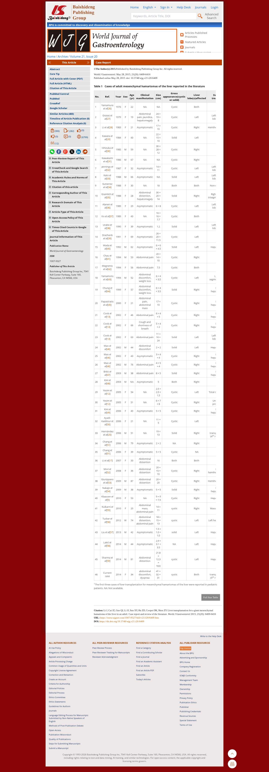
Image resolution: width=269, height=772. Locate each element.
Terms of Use (186, 725)
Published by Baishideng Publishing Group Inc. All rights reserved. (149, 69)
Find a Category (143, 648)
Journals (200, 7)
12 (108, 393)
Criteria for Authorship (59, 683)
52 (108, 472)
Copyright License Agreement (62, 670)
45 (109, 304)
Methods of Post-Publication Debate (66, 725)
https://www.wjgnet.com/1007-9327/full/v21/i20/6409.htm (129, 617)
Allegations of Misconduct (61, 652)
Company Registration (190, 666)
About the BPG (187, 653)
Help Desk (184, 7)
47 (108, 374)
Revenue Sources (188, 716)
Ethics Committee (57, 697)
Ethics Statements (57, 701)
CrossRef (55, 103)
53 (109, 482)
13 (108, 316)
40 (108, 248)
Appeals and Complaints (60, 656)
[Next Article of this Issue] (88, 62)
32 (108, 170)
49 (108, 412)
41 (108, 259)
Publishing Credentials (190, 711)
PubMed (54, 98)
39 (109, 238)
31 (109, 161)
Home (134, 7)
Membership (186, 684)
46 (108, 349)
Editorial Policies (56, 688)
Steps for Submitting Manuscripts (64, 743)
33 (108, 178)
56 (108, 522)
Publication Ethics (188, 702)
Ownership (185, 689)
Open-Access (55, 730)
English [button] (148, 7)
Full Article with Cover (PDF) (66, 78)
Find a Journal (142, 656)
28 (110, 127)
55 (108, 510)
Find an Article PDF (145, 670)
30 (108, 151)
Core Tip (54, 74)
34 (109, 187)
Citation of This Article (63, 88)
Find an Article (143, 665)
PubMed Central (59, 93)
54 (108, 491)
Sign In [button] (165, 7)
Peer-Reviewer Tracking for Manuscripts (111, 652)
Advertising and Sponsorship (193, 657)
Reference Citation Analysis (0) (68, 123)
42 (109, 269)
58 (108, 545)
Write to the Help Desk (210, 636)
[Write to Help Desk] (232, 764)
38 (108, 228)
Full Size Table (210, 597)
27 (108, 118)
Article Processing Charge (60, 661)
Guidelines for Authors (59, 706)
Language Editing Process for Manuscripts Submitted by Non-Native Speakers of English (68, 718)
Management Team (189, 680)
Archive (63, 57)
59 (108, 561)
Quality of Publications (60, 739)
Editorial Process (56, 692)
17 (110, 460)
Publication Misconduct (60, 734)
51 (108, 445)
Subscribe (140, 674)
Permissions (185, 693)
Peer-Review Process (102, 648)
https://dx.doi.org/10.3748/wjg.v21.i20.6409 (122, 621)
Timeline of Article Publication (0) (69, 118)
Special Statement (188, 720)
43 (109, 279)
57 (111, 532)
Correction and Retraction (61, 674)
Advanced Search (211, 16)
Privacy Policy (186, 698)
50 (108, 424)
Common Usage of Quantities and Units (68, 665)
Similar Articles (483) (62, 113)
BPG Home (185, 662)
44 (108, 291)
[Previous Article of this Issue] (49, 62)
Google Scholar (58, 108)
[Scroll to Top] (232, 753)
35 (108, 197)
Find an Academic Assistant (149, 661)
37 (111, 216)
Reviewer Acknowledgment (105, 656)
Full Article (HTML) (61, 83)
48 (108, 383)
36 (108, 207)
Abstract (55, 69)
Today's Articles (143, 679)
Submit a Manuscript (58, 748)
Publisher (184, 707)
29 (108, 139)
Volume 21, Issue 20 (83, 57)
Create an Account (57, 679)
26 (109, 108)
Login (214, 7)
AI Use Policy (55, 648)
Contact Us (185, 671)
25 (109, 434)
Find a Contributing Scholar (149, 652)
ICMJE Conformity (188, 675)
